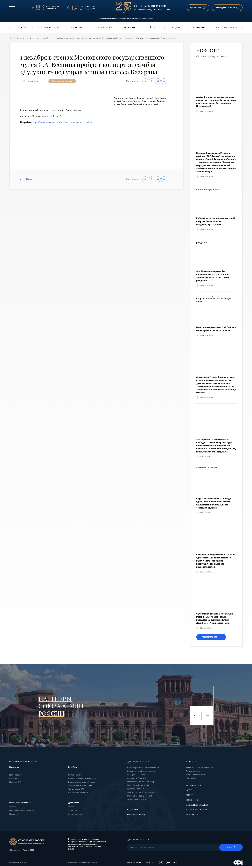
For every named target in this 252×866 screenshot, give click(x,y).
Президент (14, 814)
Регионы (132, 809)
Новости (20, 38)
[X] (158, 81)
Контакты (192, 814)
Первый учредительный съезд (82, 778)
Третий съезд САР (76, 789)
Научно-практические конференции (143, 767)
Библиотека (193, 799)
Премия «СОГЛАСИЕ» (136, 778)
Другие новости (193, 771)
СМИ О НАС (191, 778)
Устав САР (72, 811)
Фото (189, 790)
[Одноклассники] (151, 81)
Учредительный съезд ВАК (80, 785)
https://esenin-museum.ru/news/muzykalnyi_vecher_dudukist (62, 122)
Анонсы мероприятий (39, 38)
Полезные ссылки (197, 804)
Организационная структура (22, 811)
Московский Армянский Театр (140, 782)
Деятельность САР (138, 761)
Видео (190, 795)
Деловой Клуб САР (135, 789)
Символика (14, 778)
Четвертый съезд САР (78, 792)
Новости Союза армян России (199, 767)
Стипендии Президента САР (139, 796)
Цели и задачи (16, 775)
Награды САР (15, 782)
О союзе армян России (23, 761)
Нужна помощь (136, 814)
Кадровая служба (196, 809)
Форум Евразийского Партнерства (142, 792)
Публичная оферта (17, 862)
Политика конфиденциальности (82, 862)
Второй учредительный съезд (81, 782)
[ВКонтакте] (145, 81)
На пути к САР (74, 775)
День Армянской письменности (141, 771)
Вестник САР (193, 785)
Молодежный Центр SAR (138, 785)
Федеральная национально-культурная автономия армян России (126, 19)
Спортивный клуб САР (137, 799)
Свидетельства (75, 814)
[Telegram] (164, 81)
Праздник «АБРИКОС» (137, 775)
